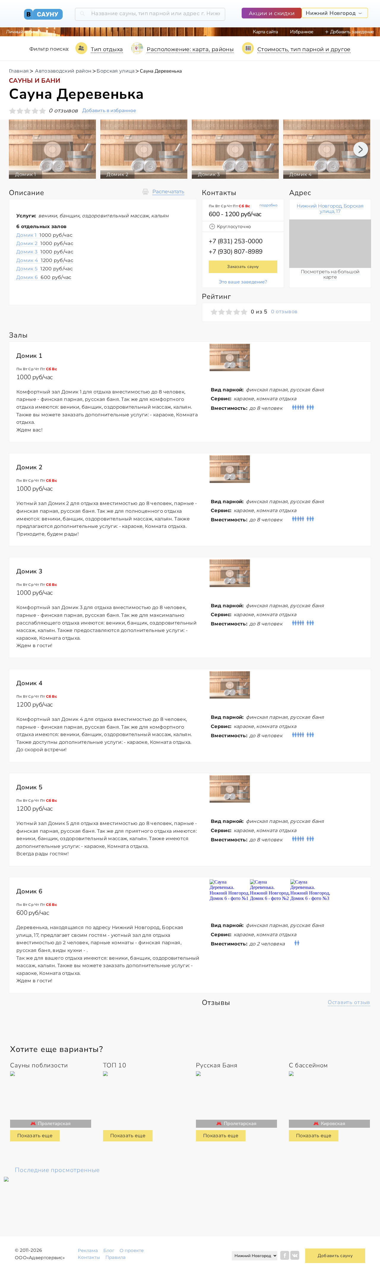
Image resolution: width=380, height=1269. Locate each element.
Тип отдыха (107, 49)
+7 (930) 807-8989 (236, 251)
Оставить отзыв (349, 1002)
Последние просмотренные (57, 1170)
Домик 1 (44, 235)
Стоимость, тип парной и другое (304, 49)
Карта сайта (265, 32)
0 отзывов (284, 311)
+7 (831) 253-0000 (236, 241)
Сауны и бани (34, 80)
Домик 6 (44, 277)
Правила (115, 1257)
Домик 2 (44, 243)
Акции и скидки (272, 13)
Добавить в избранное (109, 111)
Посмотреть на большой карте (330, 274)
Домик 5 (44, 269)
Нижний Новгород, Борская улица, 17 (330, 208)
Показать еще (35, 1135)
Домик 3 (44, 252)
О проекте (132, 1250)
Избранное (302, 32)
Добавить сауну (335, 1256)
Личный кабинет (23, 32)
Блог (108, 1250)
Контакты (89, 1257)
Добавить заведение (352, 32)
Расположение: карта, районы (190, 49)
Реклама (88, 1250)
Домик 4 (44, 260)
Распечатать (168, 191)
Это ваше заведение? (243, 282)
